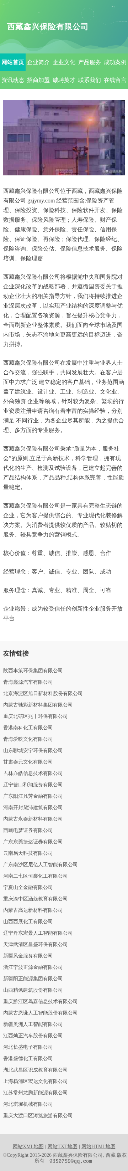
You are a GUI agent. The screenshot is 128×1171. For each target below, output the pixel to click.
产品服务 (89, 62)
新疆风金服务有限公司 (28, 956)
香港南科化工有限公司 (28, 727)
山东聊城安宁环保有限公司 (33, 750)
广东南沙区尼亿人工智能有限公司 (40, 864)
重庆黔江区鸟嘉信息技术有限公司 (40, 1001)
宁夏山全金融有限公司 (28, 887)
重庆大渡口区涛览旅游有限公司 (38, 1115)
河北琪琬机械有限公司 (28, 1104)
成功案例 (115, 62)
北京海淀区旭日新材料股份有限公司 (43, 693)
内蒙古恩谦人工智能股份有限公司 (40, 1013)
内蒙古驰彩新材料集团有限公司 (38, 705)
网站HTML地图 (98, 1146)
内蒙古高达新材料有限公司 (33, 910)
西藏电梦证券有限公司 (28, 830)
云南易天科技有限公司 (28, 853)
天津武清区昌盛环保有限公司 (35, 944)
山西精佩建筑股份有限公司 (33, 990)
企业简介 (38, 62)
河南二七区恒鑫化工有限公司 (35, 876)
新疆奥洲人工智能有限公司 (33, 1024)
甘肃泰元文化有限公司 (28, 762)
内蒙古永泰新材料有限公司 (33, 819)
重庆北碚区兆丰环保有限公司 (35, 716)
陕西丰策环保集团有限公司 (33, 670)
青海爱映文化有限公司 (28, 739)
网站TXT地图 (63, 1146)
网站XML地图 (28, 1146)
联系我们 (89, 80)
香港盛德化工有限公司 (28, 1058)
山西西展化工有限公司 (28, 921)
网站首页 (12, 62)
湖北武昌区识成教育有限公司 (35, 1070)
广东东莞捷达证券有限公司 (33, 841)
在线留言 (115, 80)
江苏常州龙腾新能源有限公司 (35, 1092)
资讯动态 (12, 80)
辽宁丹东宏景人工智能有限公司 (38, 933)
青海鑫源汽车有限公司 (28, 682)
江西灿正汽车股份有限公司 (33, 1035)
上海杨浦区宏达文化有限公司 (35, 1081)
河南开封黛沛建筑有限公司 (33, 807)
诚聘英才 (64, 80)
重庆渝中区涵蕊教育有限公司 (35, 899)
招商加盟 (38, 80)
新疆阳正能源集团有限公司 (33, 978)
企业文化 (64, 62)
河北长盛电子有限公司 (28, 1047)
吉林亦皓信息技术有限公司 (33, 773)
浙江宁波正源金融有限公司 (33, 967)
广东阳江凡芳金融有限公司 (33, 796)
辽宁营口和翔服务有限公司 (33, 784)
